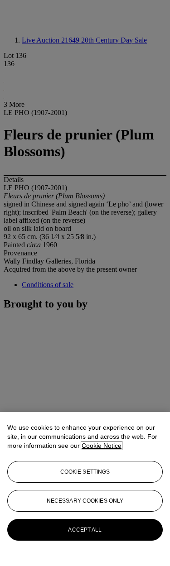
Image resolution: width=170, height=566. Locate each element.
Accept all (85, 530)
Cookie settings (85, 472)
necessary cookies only (85, 501)
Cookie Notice (101, 445)
